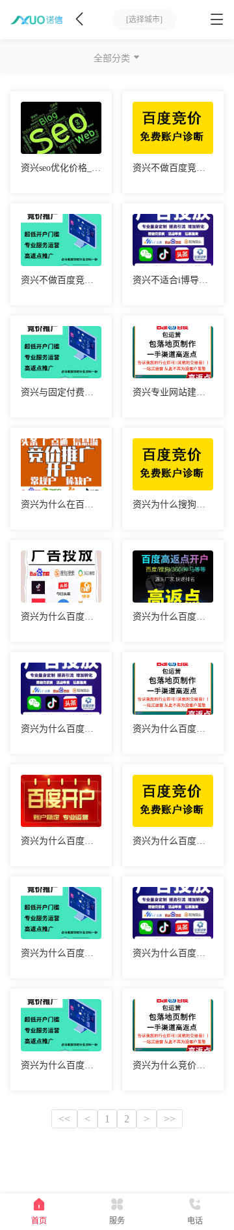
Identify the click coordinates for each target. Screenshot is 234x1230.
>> (170, 1118)
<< (64, 1118)
